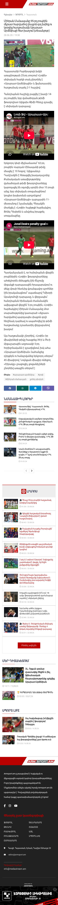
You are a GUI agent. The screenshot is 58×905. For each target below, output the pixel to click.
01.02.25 (23, 413)
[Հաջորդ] (31, 471)
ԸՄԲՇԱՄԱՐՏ (10, 840)
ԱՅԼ (31, 831)
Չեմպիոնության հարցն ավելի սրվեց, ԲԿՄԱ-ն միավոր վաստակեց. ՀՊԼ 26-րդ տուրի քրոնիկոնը (36, 437)
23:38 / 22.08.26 (27, 587)
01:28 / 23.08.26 (27, 507)
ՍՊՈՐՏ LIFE (34, 836)
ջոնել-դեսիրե (36, 379)
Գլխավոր (8, 15)
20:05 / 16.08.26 (33, 728)
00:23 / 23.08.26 (27, 553)
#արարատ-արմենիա (23, 375)
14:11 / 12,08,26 (11, 686)
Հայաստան (31, 15)
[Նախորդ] (26, 471)
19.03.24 (23, 461)
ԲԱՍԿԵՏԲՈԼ (10, 831)
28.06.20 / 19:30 (12, 35)
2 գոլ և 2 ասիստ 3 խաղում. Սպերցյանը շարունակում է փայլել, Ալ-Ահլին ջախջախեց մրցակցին (36, 562)
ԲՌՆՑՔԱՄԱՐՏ (11, 836)
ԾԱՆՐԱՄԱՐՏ (35, 822)
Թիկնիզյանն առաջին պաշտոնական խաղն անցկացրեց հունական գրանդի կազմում (36, 547)
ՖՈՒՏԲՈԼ (19, 15)
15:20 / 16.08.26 (25, 743)
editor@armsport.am (17, 855)
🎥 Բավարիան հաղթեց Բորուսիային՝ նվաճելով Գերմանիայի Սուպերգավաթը (35, 531)
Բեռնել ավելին (29, 645)
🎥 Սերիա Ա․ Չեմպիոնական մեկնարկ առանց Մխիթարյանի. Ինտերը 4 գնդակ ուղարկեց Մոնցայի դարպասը (36, 626)
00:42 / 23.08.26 (27, 522)
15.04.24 (23, 428)
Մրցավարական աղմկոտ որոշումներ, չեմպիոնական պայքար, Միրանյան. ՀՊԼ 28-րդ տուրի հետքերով (36, 421)
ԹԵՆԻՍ (7, 827)
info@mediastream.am (15, 869)
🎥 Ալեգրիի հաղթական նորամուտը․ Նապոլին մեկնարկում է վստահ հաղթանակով (35, 516)
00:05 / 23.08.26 (27, 569)
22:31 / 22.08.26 (27, 633)
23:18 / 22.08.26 (27, 602)
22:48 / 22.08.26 (27, 617)
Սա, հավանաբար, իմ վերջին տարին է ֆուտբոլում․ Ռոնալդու (39, 721)
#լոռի (40, 375)
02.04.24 (23, 443)
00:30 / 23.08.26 (27, 538)
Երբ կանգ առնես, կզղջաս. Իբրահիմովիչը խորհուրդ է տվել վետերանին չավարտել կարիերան (34, 611)
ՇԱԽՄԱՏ (33, 827)
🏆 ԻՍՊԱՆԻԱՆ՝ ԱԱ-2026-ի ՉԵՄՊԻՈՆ (35, 692)
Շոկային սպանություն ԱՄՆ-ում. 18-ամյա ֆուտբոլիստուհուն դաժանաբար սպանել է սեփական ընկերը (36, 595)
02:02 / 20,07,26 (26, 696)
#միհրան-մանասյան (15, 379)
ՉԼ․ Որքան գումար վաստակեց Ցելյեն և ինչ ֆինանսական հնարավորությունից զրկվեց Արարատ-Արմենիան (40, 675)
